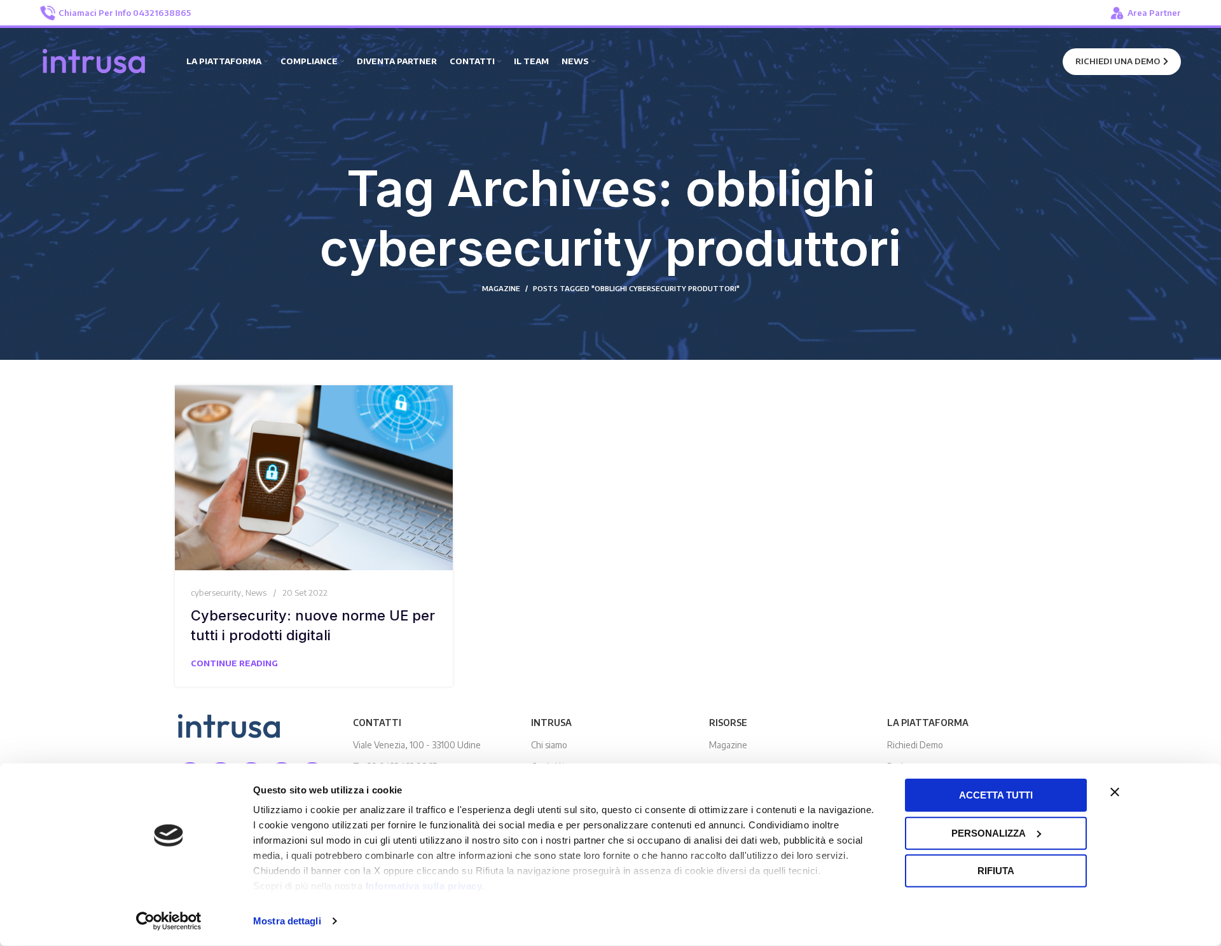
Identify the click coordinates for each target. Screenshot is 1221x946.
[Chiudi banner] (1114, 792)
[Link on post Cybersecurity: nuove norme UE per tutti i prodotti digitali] (314, 477)
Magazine (728, 744)
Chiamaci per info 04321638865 (125, 13)
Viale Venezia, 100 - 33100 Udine (417, 744)
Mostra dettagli (287, 920)
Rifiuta (995, 870)
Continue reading (234, 663)
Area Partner (1154, 13)
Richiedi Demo (915, 744)
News (255, 592)
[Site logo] (94, 60)
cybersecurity (216, 592)
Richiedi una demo (1117, 61)
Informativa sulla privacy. (425, 886)
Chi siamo (549, 744)
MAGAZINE (501, 288)
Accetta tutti (996, 795)
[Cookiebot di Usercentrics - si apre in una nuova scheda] (168, 921)
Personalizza (988, 832)
